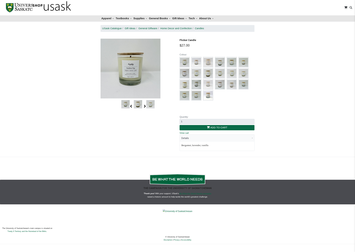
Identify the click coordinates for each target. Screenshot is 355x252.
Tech (192, 18)
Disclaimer (168, 240)
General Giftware (147, 28)
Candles (199, 28)
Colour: (183, 54)
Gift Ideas (178, 18)
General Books (158, 18)
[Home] (14, 7)
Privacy (177, 240)
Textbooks (122, 18)
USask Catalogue (112, 28)
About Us (205, 18)
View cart (184, 133)
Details (185, 138)
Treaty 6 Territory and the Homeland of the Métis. (27, 231)
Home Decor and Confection (176, 28)
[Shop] (44, 7)
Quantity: (184, 117)
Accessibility (186, 240)
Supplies (139, 18)
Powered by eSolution (177, 248)
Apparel (106, 18)
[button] (131, 106)
